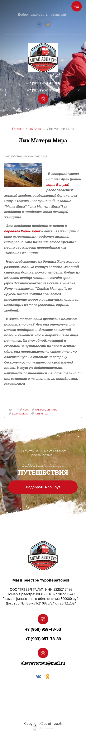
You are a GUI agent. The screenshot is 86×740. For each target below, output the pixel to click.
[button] (43, 99)
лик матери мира (46, 409)
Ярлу (26, 409)
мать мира (41, 413)
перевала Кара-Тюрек (22, 231)
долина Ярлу (20, 413)
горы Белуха (57, 184)
